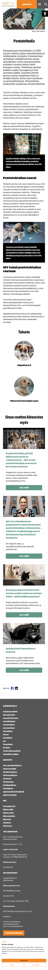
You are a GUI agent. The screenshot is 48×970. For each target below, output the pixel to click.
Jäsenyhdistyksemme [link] (10, 718)
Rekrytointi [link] (7, 819)
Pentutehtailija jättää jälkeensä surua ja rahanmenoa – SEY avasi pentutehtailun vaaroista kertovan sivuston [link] (21, 460)
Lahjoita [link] (26, 4)
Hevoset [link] (6, 734)
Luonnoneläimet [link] (9, 728)
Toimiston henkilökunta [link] (11, 922)
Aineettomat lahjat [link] (9, 769)
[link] (45, 14)
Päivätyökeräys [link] (8, 782)
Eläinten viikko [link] (8, 809)
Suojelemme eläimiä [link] (10, 711)
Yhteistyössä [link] (7, 826)
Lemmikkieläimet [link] (9, 721)
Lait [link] (4, 741)
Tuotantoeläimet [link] (9, 725)
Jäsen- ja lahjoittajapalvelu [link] (13, 926)
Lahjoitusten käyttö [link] (10, 795)
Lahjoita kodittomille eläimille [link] (13, 792)
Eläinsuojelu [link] (10, 706)
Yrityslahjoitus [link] (8, 788)
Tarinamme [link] (7, 823)
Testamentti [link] (7, 779)
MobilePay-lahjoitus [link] (10, 772)
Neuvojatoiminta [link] (9, 715)
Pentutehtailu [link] (8, 744)
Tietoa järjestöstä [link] (9, 806)
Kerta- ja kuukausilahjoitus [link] (12, 765)
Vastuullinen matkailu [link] (11, 754)
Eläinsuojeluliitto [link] (9, 816)
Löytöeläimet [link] (7, 738)
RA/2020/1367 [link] (8, 867)
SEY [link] (5, 800)
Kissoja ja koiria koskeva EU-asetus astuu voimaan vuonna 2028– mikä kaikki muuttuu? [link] (24, 593)
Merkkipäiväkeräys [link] (9, 785)
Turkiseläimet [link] (8, 731)
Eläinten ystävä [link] (8, 813)
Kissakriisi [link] (6, 748)
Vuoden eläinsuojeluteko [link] (12, 751)
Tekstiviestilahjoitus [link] (10, 775)
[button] (5, 941)
